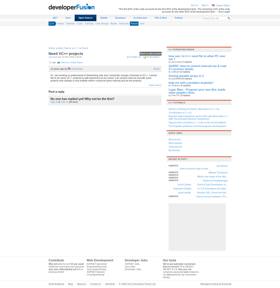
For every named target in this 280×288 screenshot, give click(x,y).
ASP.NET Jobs (132, 264)
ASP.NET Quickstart (97, 264)
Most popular (175, 143)
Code (80, 23)
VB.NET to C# (170, 269)
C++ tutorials (177, 102)
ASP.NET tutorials (96, 272)
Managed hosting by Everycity (215, 284)
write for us (63, 264)
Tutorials (70, 23)
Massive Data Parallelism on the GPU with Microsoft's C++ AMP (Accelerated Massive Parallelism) (199, 117)
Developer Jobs (133, 269)
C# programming (95, 274)
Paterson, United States (72, 62)
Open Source (85, 18)
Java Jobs (130, 266)
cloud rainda (184, 192)
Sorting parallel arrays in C (186, 75)
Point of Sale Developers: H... (212, 184)
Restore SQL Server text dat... (212, 192)
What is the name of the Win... (212, 176)
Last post (53, 57)
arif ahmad (222, 166)
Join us (64, 102)
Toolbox (178, 18)
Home (52, 48)
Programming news (97, 266)
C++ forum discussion (181, 49)
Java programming (96, 269)
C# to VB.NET (186, 266)
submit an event (57, 266)
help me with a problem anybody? (191, 82)
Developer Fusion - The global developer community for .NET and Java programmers (81, 7)
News (61, 23)
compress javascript (173, 272)
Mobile (103, 18)
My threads (174, 150)
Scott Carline (184, 184)
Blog (70, 284)
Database (120, 18)
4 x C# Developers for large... (213, 188)
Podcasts (124, 23)
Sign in (54, 102)
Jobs (142, 23)
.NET (55, 18)
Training (89, 23)
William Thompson (218, 172)
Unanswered (175, 146)
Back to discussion (150, 53)
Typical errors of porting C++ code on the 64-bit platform (197, 122)
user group (75, 266)
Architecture (140, 18)
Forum (134, 23)
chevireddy (77, 69)
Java (68, 18)
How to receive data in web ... (195, 168)
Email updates (153, 57)
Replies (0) (136, 57)
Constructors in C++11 (180, 112)
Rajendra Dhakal (182, 188)
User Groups (102, 23)
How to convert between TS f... (212, 196)
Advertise (110, 284)
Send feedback (56, 284)
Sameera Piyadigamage (215, 180)
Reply (157, 69)
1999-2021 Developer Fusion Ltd (138, 284)
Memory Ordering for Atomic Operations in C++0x (194, 109)
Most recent (175, 139)
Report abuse (155, 85)
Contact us (95, 284)
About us (81, 284)
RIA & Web (161, 18)
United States (223, 5)
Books (114, 23)
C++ (52, 23)
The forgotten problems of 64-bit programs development (197, 126)
